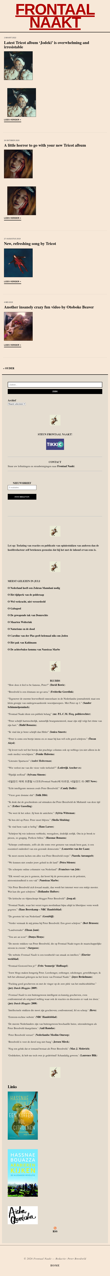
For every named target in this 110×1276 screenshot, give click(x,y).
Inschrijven (22, 496)
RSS (55, 1231)
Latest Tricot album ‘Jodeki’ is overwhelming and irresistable (46, 45)
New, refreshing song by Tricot (30, 243)
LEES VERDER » (12, 120)
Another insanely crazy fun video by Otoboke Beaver (49, 307)
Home (55, 1265)
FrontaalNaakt (55, 16)
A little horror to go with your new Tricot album (45, 145)
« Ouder (8, 368)
